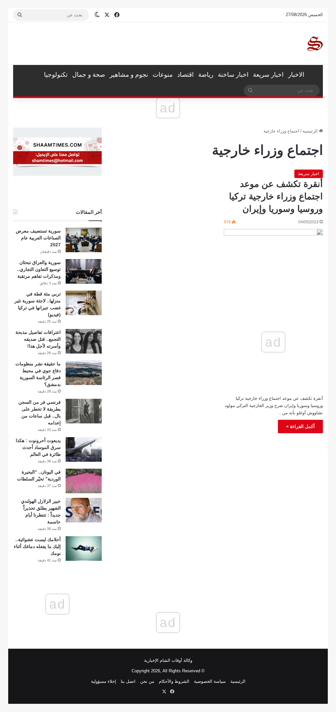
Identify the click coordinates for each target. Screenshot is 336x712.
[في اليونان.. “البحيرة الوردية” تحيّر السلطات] (84, 481)
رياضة (205, 74)
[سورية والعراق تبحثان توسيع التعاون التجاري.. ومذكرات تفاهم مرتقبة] (84, 271)
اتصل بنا (128, 681)
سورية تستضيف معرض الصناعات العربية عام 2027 (38, 237)
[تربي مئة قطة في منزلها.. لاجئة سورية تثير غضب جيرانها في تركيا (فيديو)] (84, 303)
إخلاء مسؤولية (103, 681)
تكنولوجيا (56, 74)
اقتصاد (185, 74)
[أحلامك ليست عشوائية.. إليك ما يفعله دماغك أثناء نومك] (84, 548)
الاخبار (296, 74)
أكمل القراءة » (300, 426)
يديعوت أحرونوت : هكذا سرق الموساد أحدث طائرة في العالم (38, 447)
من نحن (147, 681)
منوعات (163, 74)
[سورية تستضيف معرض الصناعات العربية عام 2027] (84, 240)
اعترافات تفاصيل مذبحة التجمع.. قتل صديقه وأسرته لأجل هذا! (38, 339)
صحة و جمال (88, 74)
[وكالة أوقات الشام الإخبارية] (314, 43)
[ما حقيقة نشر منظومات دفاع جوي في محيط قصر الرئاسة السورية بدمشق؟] (84, 372)
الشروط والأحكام (174, 681)
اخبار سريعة (268, 74)
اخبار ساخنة (233, 74)
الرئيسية (314, 75)
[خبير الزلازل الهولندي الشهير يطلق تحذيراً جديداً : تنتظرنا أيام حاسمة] (84, 510)
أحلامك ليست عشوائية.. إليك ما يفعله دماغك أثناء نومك (37, 546)
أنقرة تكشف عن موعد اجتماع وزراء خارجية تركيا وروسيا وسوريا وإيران (276, 196)
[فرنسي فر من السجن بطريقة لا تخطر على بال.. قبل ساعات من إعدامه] (84, 411)
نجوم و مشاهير (129, 74)
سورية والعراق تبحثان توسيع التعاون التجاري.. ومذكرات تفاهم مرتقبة (39, 269)
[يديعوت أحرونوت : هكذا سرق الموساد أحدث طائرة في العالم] (84, 449)
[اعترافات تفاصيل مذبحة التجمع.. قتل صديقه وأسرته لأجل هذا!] (84, 341)
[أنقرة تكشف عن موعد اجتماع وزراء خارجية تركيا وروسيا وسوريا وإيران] (273, 257)
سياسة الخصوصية (210, 681)
